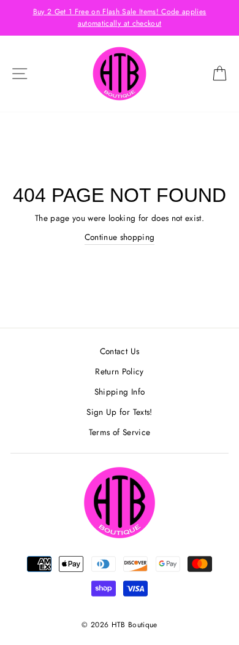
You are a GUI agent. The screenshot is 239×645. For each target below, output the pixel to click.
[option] (119, 17)
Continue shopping (120, 237)
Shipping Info (119, 391)
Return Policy (119, 371)
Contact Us (119, 351)
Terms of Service (119, 432)
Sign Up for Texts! (119, 412)
